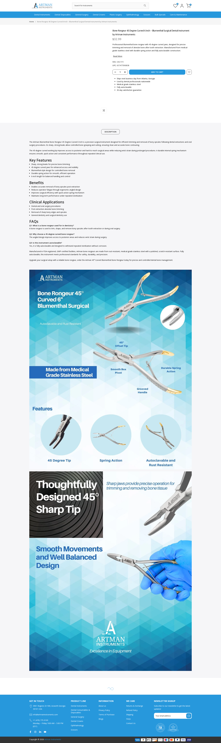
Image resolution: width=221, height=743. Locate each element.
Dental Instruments (42, 14)
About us (102, 706)
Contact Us (130, 723)
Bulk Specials (160, 14)
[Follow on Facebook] (30, 731)
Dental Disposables (63, 14)
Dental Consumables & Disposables (80, 711)
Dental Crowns (99, 14)
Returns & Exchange (134, 706)
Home (31, 21)
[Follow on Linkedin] (40, 731)
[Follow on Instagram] (35, 731)
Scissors (146, 14)
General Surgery (81, 14)
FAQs (128, 719)
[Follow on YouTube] (45, 731)
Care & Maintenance (178, 14)
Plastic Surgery (116, 14)
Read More (117, 56)
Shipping (129, 714)
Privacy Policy (104, 710)
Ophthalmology (132, 14)
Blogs (101, 719)
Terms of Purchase (106, 714)
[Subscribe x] (188, 715)
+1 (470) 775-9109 (40, 720)
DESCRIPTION (110, 132)
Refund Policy (131, 710)
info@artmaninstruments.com (45, 714)
